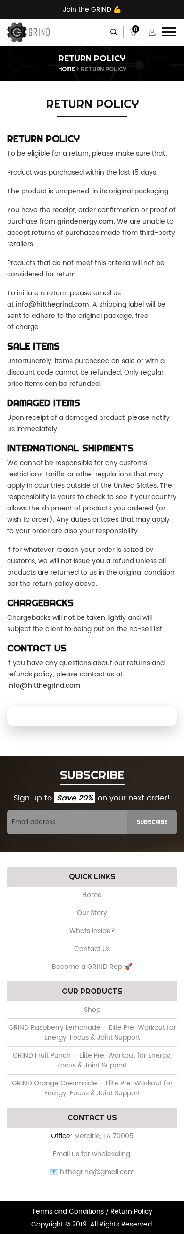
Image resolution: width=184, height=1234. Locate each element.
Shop (92, 1010)
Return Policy (131, 1212)
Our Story (92, 913)
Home (66, 69)
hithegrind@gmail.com (97, 1172)
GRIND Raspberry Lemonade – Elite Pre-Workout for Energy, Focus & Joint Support (92, 1032)
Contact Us (92, 949)
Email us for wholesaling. (92, 1154)
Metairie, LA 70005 (104, 1136)
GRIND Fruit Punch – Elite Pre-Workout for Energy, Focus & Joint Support (92, 1060)
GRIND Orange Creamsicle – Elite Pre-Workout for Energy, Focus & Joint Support (92, 1088)
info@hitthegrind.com (52, 304)
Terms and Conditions (69, 1212)
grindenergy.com (85, 221)
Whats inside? (92, 931)
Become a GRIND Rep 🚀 (92, 967)
